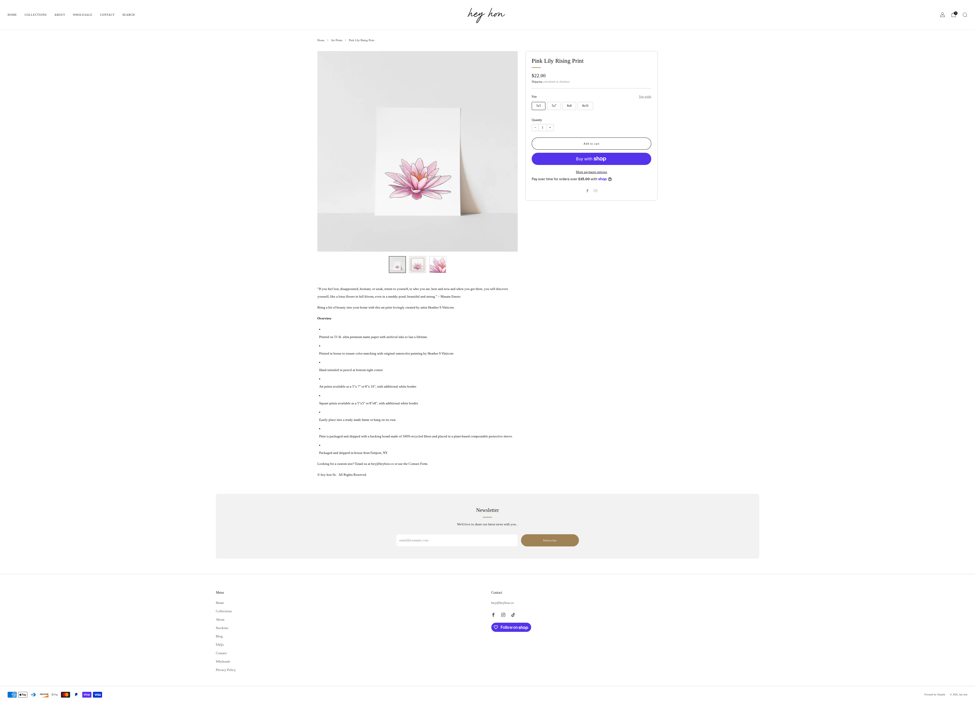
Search (128, 14)
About (59, 14)
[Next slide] (507, 151)
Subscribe (550, 540)
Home (12, 14)
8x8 (569, 106)
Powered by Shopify (934, 694)
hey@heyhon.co (502, 603)
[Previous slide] (327, 151)
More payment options (591, 172)
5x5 (538, 106)
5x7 (554, 106)
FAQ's (220, 645)
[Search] (964, 14)
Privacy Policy (226, 670)
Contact (107, 14)
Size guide (645, 96)
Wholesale (82, 14)
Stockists (222, 628)
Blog (219, 636)
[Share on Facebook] (587, 190)
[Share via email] (595, 190)
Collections (36, 14)
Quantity (537, 120)
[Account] (942, 14)
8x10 (585, 106)
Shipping (537, 81)
